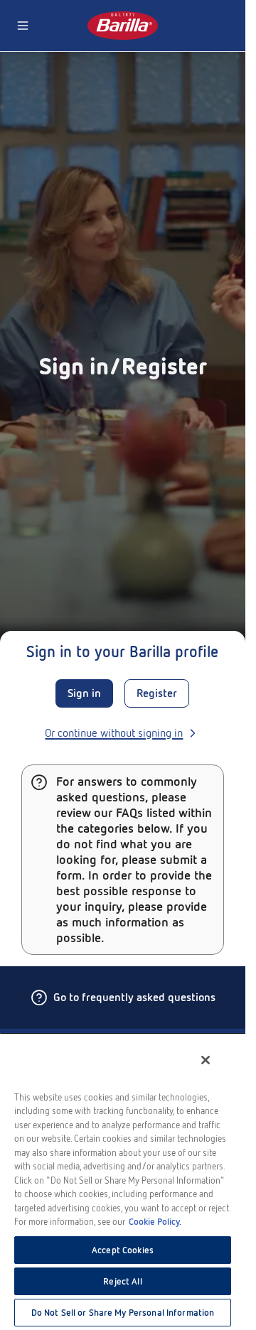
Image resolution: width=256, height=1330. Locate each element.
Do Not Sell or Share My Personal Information (123, 1312)
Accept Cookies (123, 1250)
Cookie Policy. (155, 1221)
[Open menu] (22, 25)
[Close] (205, 1060)
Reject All (122, 1281)
